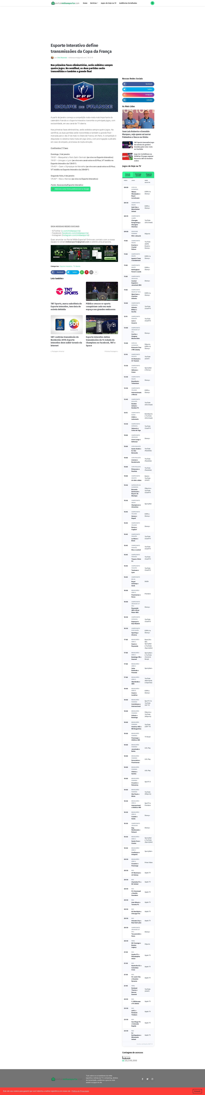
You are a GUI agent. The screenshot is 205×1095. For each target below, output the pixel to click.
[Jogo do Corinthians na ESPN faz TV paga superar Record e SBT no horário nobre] (127, 156)
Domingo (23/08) (138, 175)
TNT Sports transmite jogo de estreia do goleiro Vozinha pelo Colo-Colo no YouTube (144, 145)
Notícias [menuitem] (93, 3)
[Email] (91, 272)
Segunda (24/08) (149, 175)
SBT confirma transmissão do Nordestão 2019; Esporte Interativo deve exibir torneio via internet (66, 341)
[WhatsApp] (82, 272)
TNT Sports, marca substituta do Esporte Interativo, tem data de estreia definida (66, 306)
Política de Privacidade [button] (80, 1091)
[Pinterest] (87, 272)
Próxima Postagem (111, 351)
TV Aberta (76, 266)
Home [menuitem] (85, 3)
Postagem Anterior (58, 351)
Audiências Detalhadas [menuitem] (128, 3)
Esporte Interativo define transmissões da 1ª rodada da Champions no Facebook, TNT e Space (100, 341)
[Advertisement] (84, 25)
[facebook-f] (142, 1079)
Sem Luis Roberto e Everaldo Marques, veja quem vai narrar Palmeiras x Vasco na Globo (136, 134)
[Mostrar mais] (96, 272)
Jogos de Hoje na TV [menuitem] (108, 3)
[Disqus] (84, 379)
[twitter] (147, 1079)
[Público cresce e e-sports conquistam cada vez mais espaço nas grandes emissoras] (102, 291)
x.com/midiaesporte (71, 231)
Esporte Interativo (66, 266)
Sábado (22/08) (127, 175)
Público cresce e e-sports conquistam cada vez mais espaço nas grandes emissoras (100, 306)
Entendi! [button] (197, 1091)
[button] (152, 3)
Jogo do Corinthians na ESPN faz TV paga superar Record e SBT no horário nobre (143, 157)
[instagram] (152, 1079)
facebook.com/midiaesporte (75, 233)
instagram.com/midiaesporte (76, 235)
